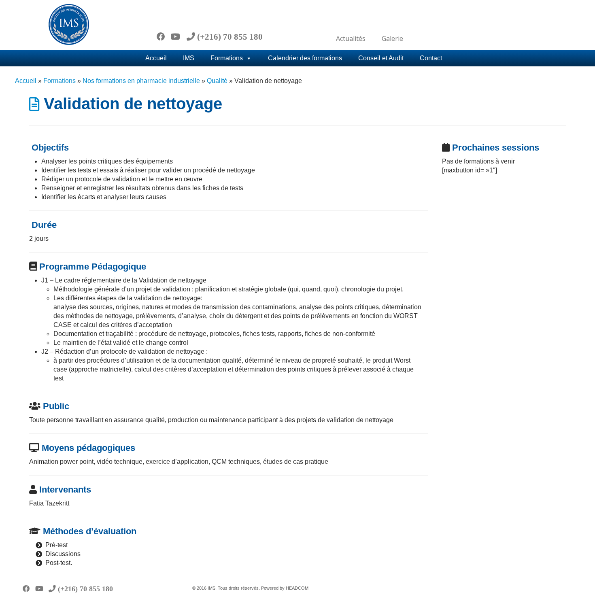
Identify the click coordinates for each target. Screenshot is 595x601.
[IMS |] (68, 24)
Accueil (156, 58)
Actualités (351, 38)
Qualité (217, 80)
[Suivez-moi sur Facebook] (163, 36)
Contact (431, 58)
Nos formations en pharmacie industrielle (141, 80)
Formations (226, 58)
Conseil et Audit (381, 58)
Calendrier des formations (305, 58)
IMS (188, 58)
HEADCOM (297, 588)
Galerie (392, 38)
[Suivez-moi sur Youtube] (177, 36)
